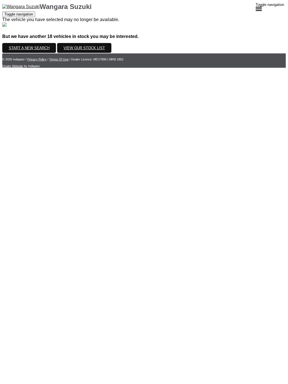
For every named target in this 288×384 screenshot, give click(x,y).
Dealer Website (12, 66)
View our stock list (84, 48)
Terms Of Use (59, 59)
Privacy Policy (37, 59)
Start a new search (29, 48)
